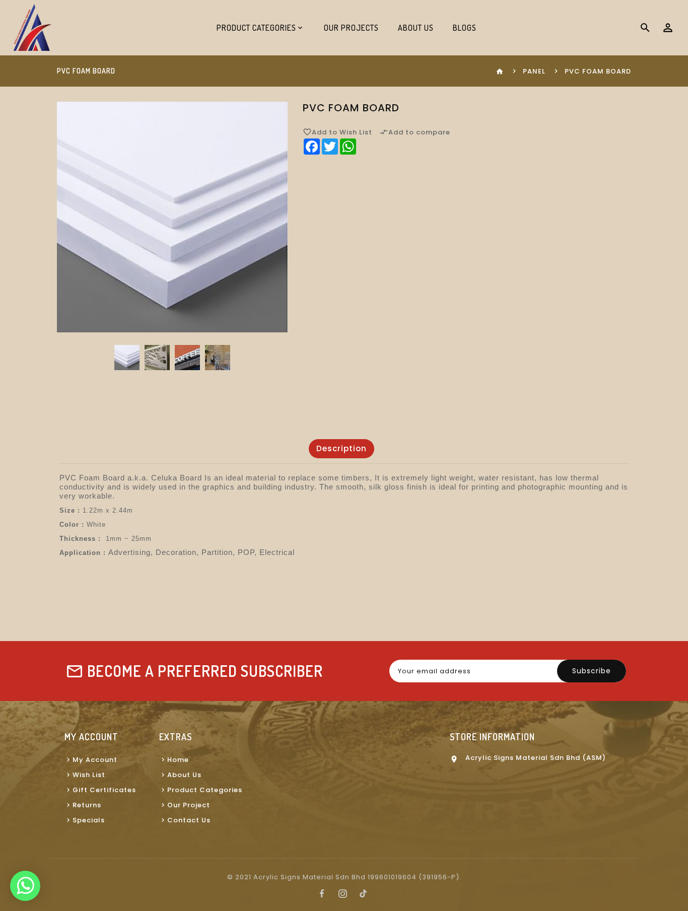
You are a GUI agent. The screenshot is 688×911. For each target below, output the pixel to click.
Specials (89, 820)
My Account (95, 759)
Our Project (188, 805)
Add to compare (414, 132)
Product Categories (204, 790)
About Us (416, 28)
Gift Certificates (104, 790)
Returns (87, 805)
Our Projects (351, 28)
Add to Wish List (337, 132)
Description (341, 448)
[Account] (668, 28)
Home (178, 759)
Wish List (89, 775)
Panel (534, 71)
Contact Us (189, 820)
